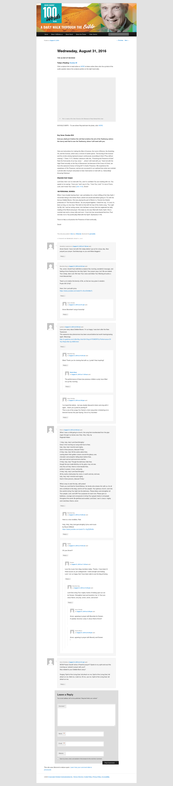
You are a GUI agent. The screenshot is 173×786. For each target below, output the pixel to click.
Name (62, 733)
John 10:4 (79, 186)
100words (78, 234)
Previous (120, 40)
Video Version (93, 34)
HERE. (101, 125)
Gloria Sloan (73, 372)
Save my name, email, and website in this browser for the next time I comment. (81, 759)
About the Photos (81, 34)
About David (69, 34)
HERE (82, 66)
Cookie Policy (88, 777)
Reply (63, 256)
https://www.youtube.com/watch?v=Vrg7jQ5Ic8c (78, 529)
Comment (62, 706)
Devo (72, 234)
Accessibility (105, 777)
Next (127, 40)
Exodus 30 (73, 63)
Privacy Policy (97, 777)
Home (46, 34)
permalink (92, 234)
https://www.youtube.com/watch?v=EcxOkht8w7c (76, 291)
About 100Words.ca (57, 34)
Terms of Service (78, 777)
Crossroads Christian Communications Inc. (60, 777)
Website (61, 753)
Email (62, 743)
